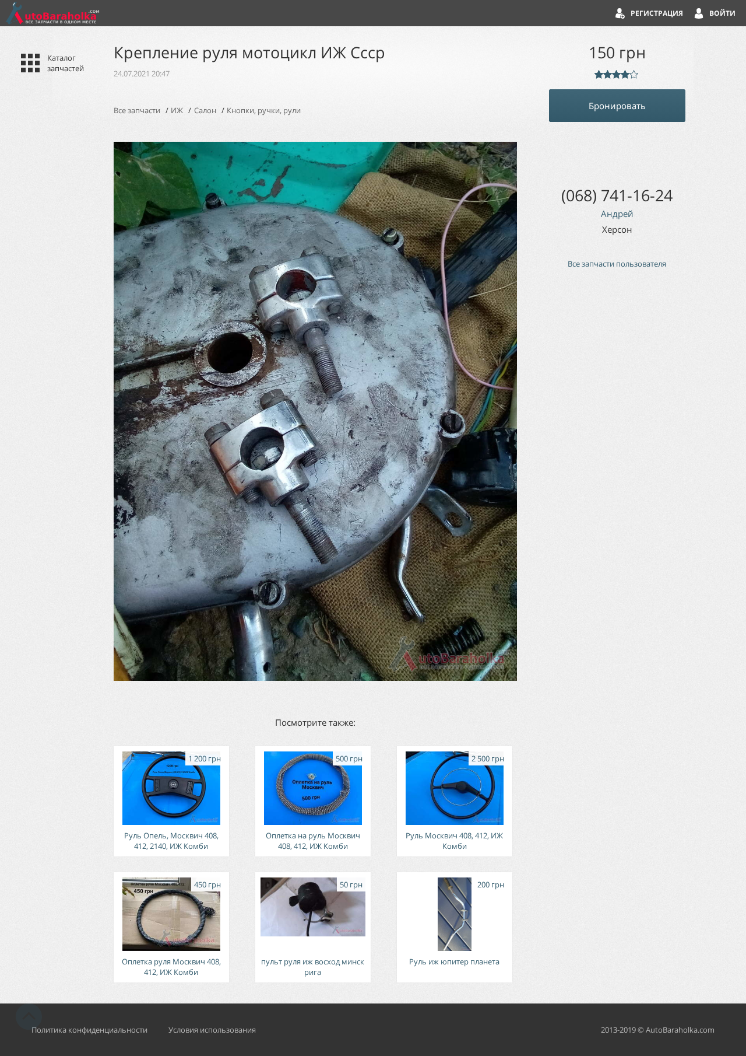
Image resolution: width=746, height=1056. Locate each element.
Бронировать (617, 105)
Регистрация (657, 13)
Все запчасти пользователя (617, 263)
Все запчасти (137, 110)
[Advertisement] (617, 475)
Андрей (617, 213)
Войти (722, 13)
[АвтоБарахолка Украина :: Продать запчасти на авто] (52, 13)
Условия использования (212, 1029)
